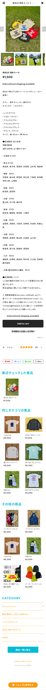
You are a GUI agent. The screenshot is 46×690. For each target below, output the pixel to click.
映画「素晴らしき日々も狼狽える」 (15, 614)
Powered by (20, 665)
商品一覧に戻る (23, 650)
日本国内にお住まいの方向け (23, 331)
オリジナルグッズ (9, 606)
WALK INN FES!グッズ (11, 630)
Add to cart (23, 323)
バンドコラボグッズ (9, 622)
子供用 (5, 637)
